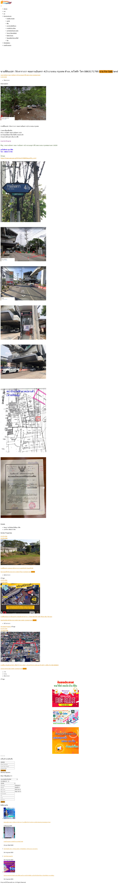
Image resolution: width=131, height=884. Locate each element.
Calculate (3, 770)
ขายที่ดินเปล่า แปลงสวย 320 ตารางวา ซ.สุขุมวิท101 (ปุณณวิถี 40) (17, 568)
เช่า (4, 13)
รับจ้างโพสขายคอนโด (8, 856)
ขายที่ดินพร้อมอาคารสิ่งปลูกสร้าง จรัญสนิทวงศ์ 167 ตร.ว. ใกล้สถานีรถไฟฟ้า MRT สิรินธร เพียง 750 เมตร (26, 616)
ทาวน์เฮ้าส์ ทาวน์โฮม (11, 28)
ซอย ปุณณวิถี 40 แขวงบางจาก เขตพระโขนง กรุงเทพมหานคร (16, 572)
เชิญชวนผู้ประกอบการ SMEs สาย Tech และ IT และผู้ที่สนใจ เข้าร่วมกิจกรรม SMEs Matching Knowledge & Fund (27, 822)
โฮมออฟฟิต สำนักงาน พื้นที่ (12, 38)
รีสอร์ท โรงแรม (10, 35)
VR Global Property (6, 626)
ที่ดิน (8, 23)
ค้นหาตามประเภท (7, 16)
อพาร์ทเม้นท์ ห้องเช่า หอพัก (12, 30)
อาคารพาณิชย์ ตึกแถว (11, 26)
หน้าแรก (5, 9)
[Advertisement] (65, 58)
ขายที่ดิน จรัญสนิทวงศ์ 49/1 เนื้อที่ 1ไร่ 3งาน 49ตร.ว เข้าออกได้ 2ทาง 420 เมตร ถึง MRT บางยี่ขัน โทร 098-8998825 (30, 665)
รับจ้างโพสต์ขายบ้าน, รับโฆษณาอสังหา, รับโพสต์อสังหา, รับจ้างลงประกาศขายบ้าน (21, 848)
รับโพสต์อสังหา (7, 43)
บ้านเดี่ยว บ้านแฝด (10, 18)
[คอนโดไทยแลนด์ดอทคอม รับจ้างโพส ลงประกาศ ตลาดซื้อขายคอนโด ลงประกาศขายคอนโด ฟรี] (6, 3)
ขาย (4, 11)
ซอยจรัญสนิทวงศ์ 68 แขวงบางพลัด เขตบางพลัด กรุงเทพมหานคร (16, 620)
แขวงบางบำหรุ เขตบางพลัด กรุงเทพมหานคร (11, 668)
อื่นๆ (7, 40)
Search (2, 801)
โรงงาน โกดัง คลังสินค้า (12, 33)
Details (33, 572)
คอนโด (8, 21)
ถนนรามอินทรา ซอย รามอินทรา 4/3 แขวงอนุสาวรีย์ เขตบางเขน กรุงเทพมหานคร (20, 75)
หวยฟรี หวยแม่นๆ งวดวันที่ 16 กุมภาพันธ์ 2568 (13, 841)
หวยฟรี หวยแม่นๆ (7, 45)
